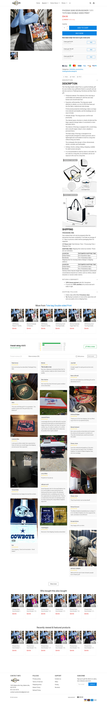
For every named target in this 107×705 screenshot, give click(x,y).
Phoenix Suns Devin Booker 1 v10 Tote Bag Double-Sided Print (89, 610)
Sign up (92, 684)
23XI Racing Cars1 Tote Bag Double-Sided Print (89, 325)
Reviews (57, 687)
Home (38, 3)
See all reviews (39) (15, 347)
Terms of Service (38, 682)
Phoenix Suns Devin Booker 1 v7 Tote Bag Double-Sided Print (60, 610)
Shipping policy (37, 684)
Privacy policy (37, 679)
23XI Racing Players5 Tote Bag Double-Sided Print (46, 325)
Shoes (64, 3)
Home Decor (54, 3)
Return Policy (36, 687)
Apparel (44, 3)
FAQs (56, 682)
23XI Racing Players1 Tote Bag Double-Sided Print (17, 325)
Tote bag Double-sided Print (59, 305)
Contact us (58, 679)
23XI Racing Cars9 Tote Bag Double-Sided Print (60, 325)
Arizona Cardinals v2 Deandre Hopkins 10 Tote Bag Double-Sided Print (31, 325)
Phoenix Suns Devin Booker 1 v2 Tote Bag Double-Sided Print (46, 610)
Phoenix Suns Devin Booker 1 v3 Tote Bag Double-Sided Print (31, 610)
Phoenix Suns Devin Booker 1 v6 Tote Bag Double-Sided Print (74, 610)
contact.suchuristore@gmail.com (19, 692)
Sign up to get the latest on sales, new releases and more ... (87, 680)
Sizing (57, 684)
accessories (79, 69)
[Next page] (97, 321)
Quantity (64, 24)
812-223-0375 (14, 690)
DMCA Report (71, 697)
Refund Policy (37, 690)
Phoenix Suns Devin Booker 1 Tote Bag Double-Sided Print (16, 610)
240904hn (72, 69)
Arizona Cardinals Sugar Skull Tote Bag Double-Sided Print (74, 325)
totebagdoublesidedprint (69, 71)
